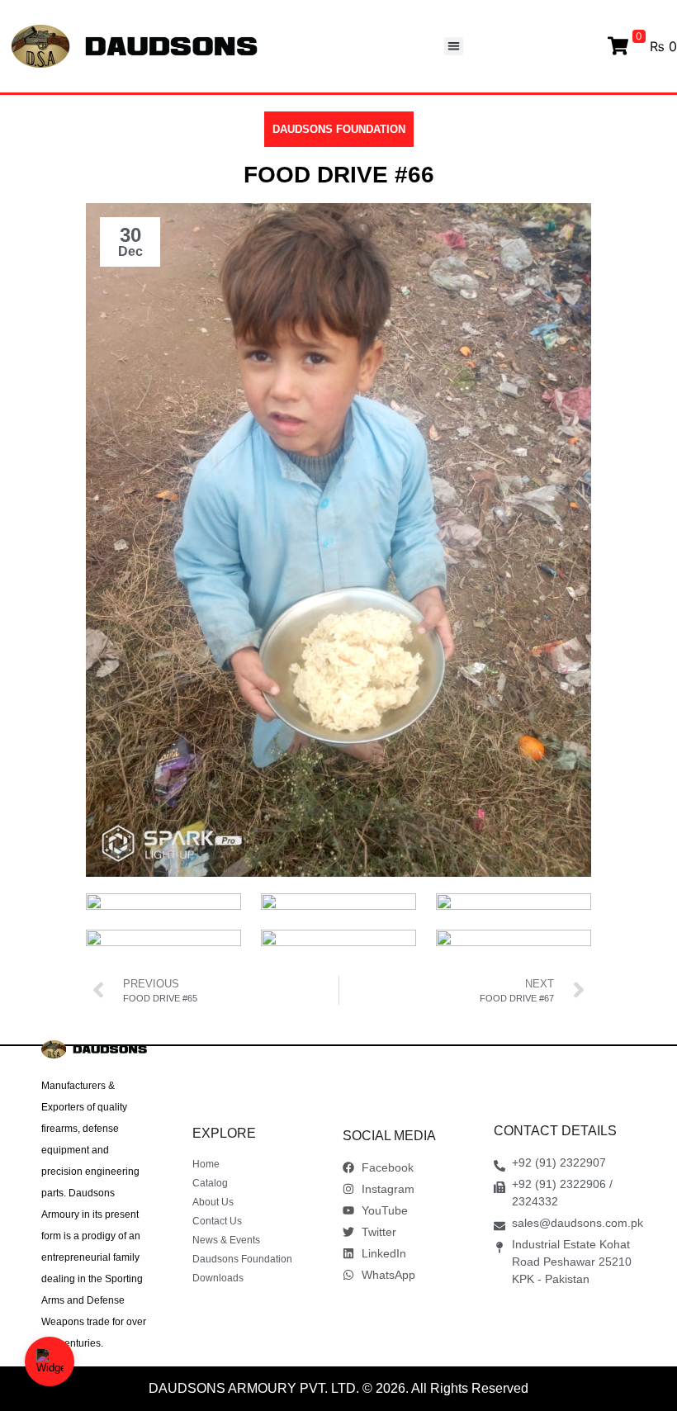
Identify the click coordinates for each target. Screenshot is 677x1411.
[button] (453, 46)
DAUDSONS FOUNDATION (338, 129)
